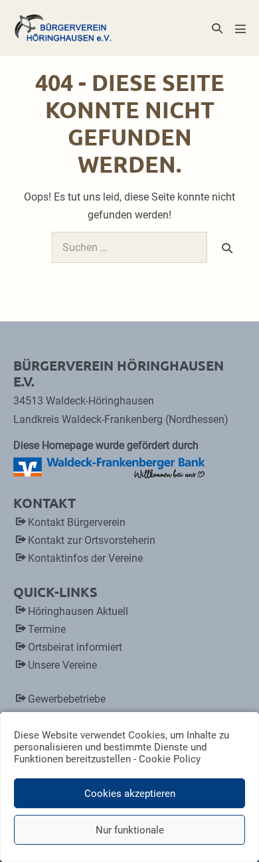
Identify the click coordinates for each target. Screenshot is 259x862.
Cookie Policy (170, 759)
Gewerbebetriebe (67, 699)
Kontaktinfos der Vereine (85, 558)
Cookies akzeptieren (129, 794)
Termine (47, 629)
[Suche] (227, 248)
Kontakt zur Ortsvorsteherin (91, 540)
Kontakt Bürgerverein (77, 522)
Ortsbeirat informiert (75, 647)
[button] (217, 28)
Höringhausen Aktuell (78, 611)
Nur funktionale (130, 830)
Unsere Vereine (62, 665)
